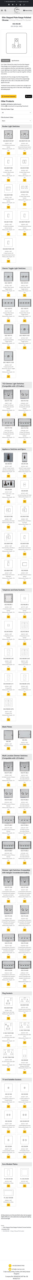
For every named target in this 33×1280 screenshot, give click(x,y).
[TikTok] (24, 4)
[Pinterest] (12, 4)
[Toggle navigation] (2, 10)
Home (2, 1225)
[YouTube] (20, 4)
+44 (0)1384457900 (11, 1)
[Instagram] (9, 4)
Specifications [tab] (15, 60)
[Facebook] (16, 4)
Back (29, 96)
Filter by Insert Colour (7, 117)
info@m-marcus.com (24, 1)
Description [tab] (5, 60)
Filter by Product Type (7, 109)
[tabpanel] (16, 77)
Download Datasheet (9, 96)
